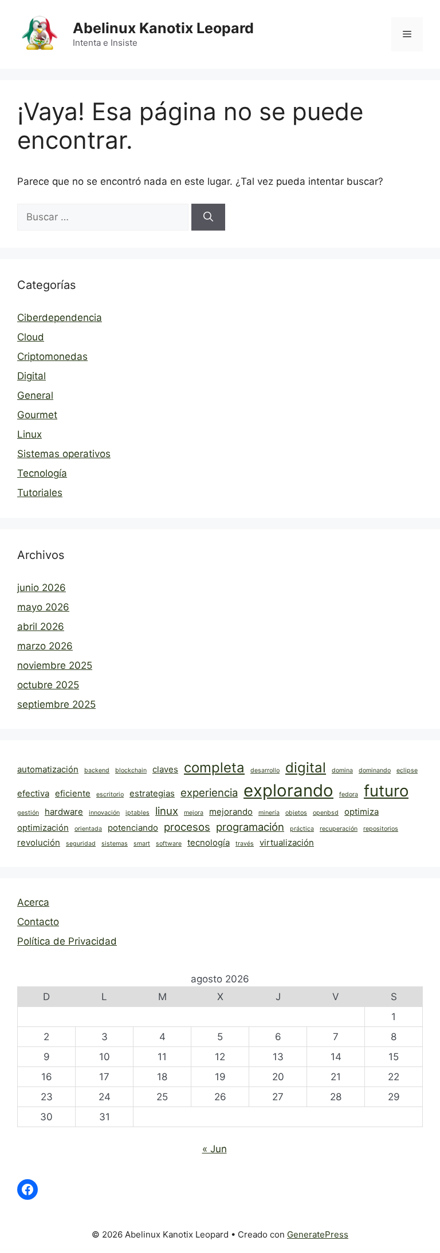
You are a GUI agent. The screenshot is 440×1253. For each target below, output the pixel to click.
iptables (137, 812)
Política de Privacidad (67, 941)
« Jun (214, 1149)
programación (250, 826)
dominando (375, 770)
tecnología (208, 842)
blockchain (131, 770)
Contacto (38, 921)
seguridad (81, 843)
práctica (302, 828)
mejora (193, 812)
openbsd (326, 812)
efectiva (33, 793)
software (169, 843)
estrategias (152, 793)
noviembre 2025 (54, 665)
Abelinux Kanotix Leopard (163, 28)
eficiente (73, 793)
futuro (386, 790)
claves (165, 769)
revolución (38, 842)
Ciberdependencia (59, 317)
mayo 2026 (43, 607)
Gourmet (37, 415)
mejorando (231, 811)
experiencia (209, 792)
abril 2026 (40, 626)
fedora (348, 794)
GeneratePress (317, 1234)
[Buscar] (208, 217)
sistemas (114, 843)
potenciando (133, 827)
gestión (28, 812)
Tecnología (42, 473)
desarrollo (265, 770)
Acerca (33, 902)
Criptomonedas (52, 356)
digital (305, 767)
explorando (288, 790)
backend (96, 770)
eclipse (407, 770)
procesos (187, 826)
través (244, 843)
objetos (296, 812)
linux (166, 810)
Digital (31, 376)
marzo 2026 (45, 646)
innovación (104, 812)
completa (214, 767)
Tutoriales (39, 492)
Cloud (30, 337)
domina (342, 770)
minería (269, 812)
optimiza (361, 811)
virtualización (287, 842)
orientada (88, 828)
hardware (64, 811)
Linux (29, 434)
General (35, 395)
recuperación (339, 828)
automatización (47, 769)
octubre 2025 (48, 685)
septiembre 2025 (56, 704)
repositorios (380, 828)
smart (141, 843)
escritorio (110, 794)
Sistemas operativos (64, 453)
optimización (43, 827)
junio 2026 (41, 587)
